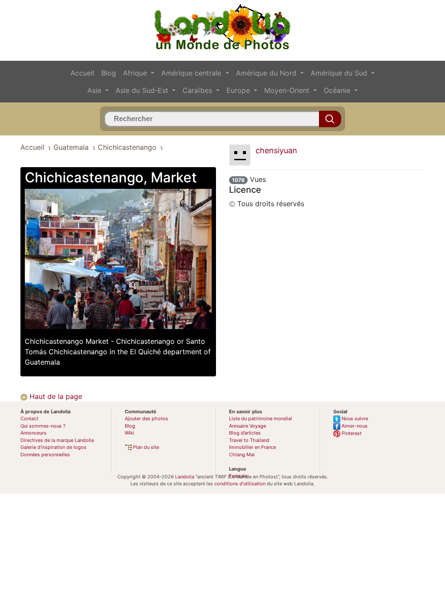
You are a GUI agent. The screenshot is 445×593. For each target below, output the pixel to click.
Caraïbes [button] (198, 90)
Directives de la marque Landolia (57, 440)
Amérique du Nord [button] (267, 73)
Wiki (129, 433)
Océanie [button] (338, 90)
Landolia (184, 477)
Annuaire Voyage (247, 426)
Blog (108, 73)
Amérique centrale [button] (192, 73)
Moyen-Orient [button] (288, 90)
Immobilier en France (252, 447)
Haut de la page (54, 396)
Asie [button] (95, 90)
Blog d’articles (245, 433)
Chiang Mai (242, 454)
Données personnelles (45, 454)
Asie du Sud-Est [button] (143, 90)
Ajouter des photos (146, 418)
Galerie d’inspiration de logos (53, 447)
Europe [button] (239, 90)
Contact (29, 418)
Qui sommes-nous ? (43, 426)
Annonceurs (33, 433)
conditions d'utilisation (240, 484)
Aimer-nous (354, 426)
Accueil (82, 73)
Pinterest (351, 433)
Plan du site (145, 447)
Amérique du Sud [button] (340, 73)
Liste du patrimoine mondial (260, 418)
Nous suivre (354, 418)
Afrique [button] (136, 73)
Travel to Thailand (249, 440)
